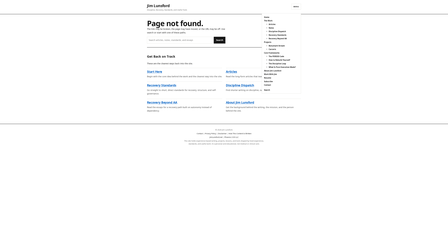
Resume (267, 78)
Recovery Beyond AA (278, 38)
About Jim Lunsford (272, 71)
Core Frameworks (272, 53)
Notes (271, 28)
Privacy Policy (210, 133)
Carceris (272, 49)
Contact (267, 85)
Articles (272, 24)
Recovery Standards (277, 35)
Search (267, 90)
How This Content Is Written (240, 133)
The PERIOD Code (276, 56)
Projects (267, 42)
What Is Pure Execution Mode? (282, 67)
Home (266, 17)
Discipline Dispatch (277, 31)
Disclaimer (222, 133)
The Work (268, 20)
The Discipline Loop (277, 63)
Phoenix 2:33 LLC (231, 137)
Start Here (154, 72)
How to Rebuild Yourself (279, 60)
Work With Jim (270, 74)
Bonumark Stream (277, 46)
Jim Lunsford (158, 5)
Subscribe (268, 81)
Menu (296, 6)
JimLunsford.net (216, 137)
